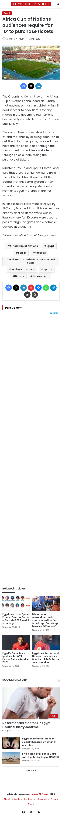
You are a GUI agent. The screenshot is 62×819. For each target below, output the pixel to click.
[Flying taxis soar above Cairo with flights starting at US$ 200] (11, 758)
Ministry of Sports (23, 269)
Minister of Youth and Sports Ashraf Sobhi (32, 261)
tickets (19, 276)
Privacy (54, 799)
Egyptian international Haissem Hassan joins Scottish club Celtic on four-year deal (45, 658)
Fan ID (22, 253)
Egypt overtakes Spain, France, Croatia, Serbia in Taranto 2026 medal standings (16, 619)
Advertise (17, 799)
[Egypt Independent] (31, 4)
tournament (40, 276)
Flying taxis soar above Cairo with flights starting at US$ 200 (40, 755)
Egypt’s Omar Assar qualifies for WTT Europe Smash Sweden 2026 (15, 658)
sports (48, 269)
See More (31, 770)
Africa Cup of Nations (24, 246)
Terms (31, 804)
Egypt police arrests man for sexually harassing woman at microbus (39, 742)
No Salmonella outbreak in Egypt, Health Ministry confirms (26, 725)
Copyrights (43, 799)
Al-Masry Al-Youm (15, 38)
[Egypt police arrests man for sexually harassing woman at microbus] (11, 743)
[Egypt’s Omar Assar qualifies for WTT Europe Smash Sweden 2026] (16, 642)
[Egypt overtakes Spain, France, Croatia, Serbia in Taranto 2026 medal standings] (16, 603)
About (7, 799)
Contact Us (29, 799)
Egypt (7, 13)
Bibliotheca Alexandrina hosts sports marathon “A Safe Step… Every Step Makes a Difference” (45, 620)
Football (40, 253)
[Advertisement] (31, 450)
